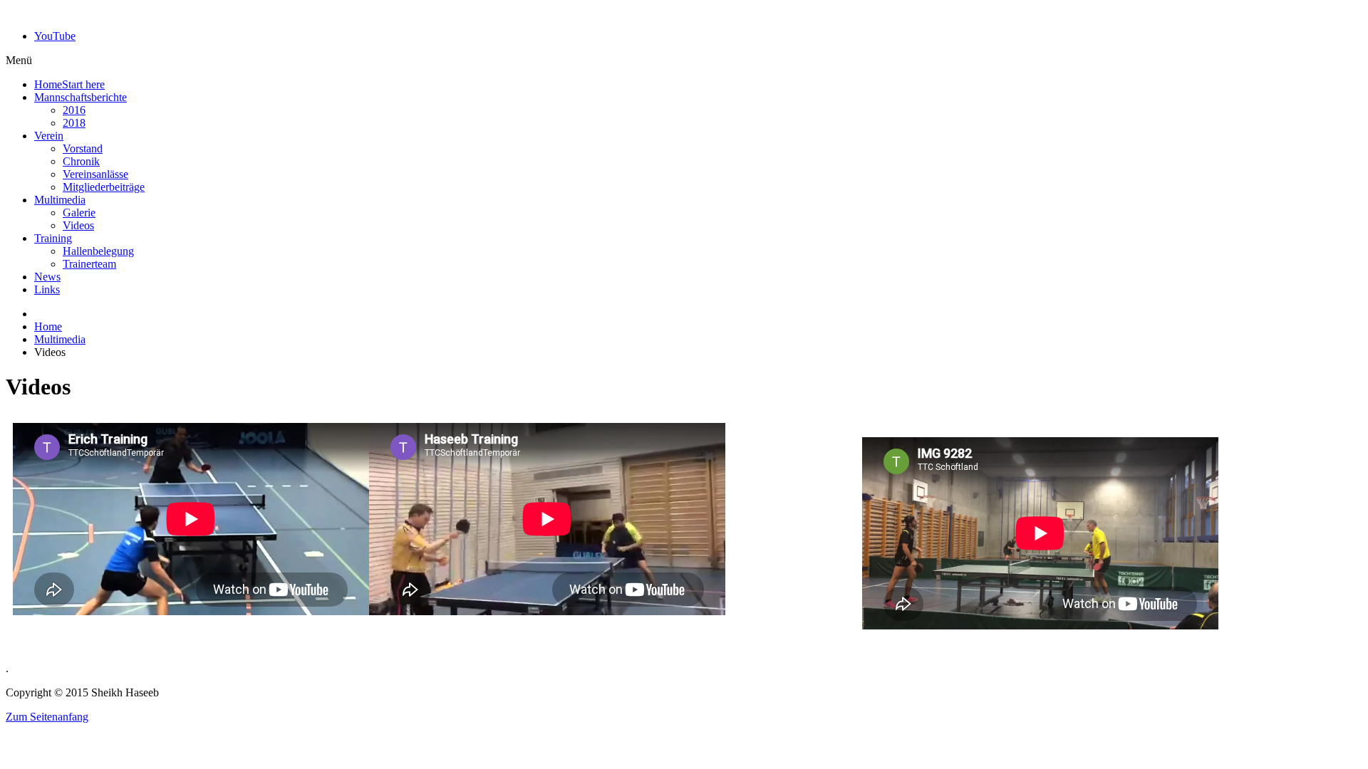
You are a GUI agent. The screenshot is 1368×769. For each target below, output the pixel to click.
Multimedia (60, 339)
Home (48, 326)
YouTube (55, 36)
